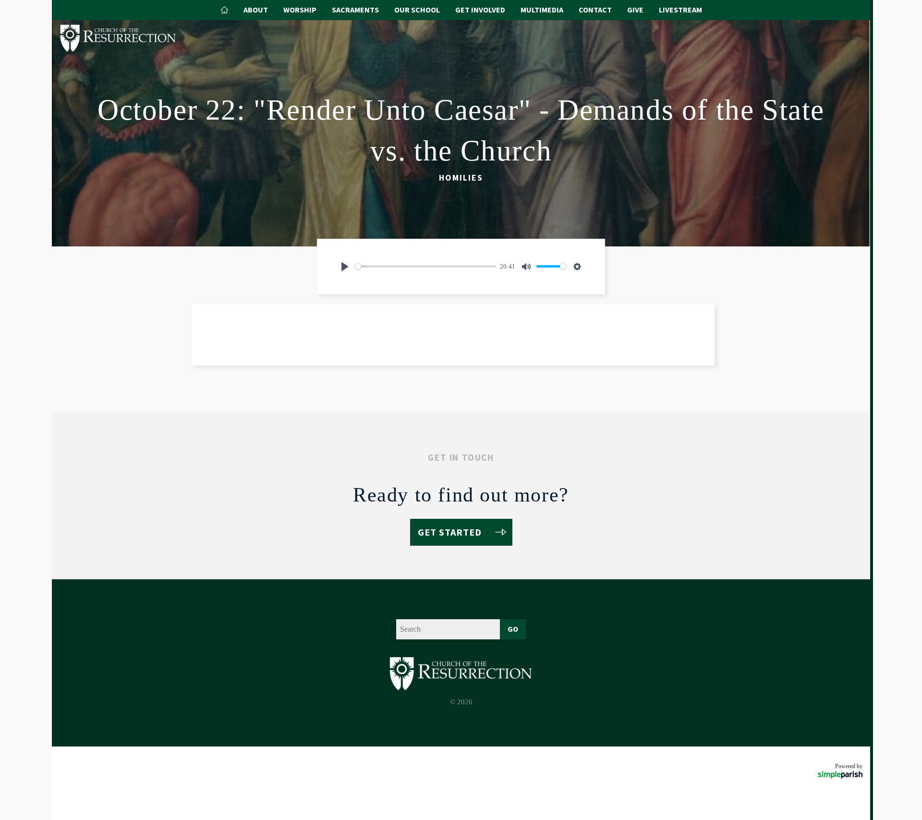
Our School (417, 9)
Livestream (680, 9)
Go (513, 629)
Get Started (450, 532)
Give (635, 9)
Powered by (848, 766)
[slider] (425, 266)
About (255, 9)
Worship (299, 9)
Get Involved (480, 9)
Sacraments (355, 9)
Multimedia (542, 9)
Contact (595, 9)
